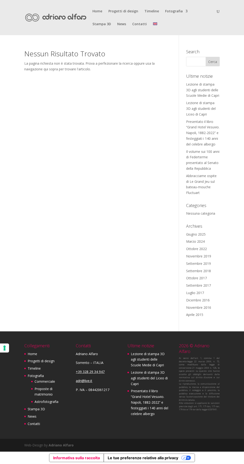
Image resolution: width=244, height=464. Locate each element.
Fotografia (174, 11)
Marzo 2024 (195, 241)
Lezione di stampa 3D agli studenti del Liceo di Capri (201, 108)
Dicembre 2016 (198, 300)
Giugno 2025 (196, 234)
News (121, 24)
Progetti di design (123, 11)
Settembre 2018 (198, 271)
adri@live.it (84, 380)
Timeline (151, 11)
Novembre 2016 (198, 307)
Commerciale (45, 381)
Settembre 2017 (198, 285)
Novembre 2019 (198, 256)
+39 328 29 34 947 (90, 371)
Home (97, 11)
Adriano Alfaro (61, 445)
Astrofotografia (46, 401)
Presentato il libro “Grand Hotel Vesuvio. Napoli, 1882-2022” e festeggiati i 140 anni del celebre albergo (202, 132)
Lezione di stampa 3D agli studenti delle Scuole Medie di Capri (202, 90)
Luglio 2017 (195, 292)
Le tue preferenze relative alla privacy (143, 457)
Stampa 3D (101, 24)
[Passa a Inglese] (155, 28)
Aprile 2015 (194, 314)
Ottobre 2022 (196, 248)
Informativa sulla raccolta (76, 457)
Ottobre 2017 (196, 278)
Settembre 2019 (198, 263)
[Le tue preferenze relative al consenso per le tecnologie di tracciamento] (4, 348)
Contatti (139, 24)
